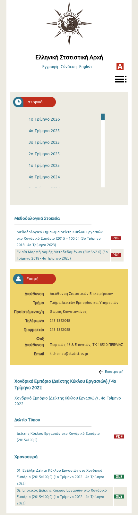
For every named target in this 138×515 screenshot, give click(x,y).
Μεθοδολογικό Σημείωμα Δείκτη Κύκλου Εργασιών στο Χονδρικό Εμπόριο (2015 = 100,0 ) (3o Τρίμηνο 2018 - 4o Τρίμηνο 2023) (60, 238)
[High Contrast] (120, 66)
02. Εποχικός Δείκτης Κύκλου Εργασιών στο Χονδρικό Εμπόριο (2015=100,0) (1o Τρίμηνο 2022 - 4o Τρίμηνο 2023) (62, 496)
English (85, 66)
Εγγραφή (50, 66)
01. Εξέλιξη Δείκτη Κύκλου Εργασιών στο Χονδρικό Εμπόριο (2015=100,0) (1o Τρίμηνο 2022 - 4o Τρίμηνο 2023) (60, 476)
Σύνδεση (69, 66)
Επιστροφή (114, 371)
